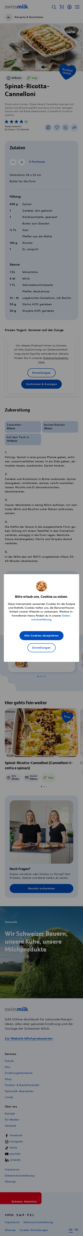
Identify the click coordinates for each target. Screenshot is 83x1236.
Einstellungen (41, 647)
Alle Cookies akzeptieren (41, 635)
